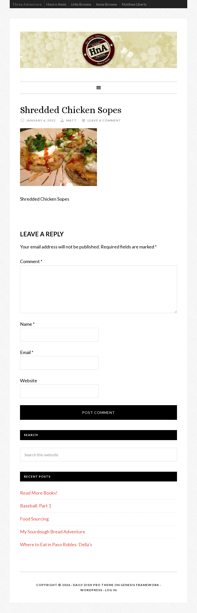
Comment (31, 261)
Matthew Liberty (134, 4)
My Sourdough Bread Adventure (52, 531)
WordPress (91, 590)
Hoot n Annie (56, 4)
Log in (111, 590)
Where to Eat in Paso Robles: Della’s (56, 544)
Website (28, 380)
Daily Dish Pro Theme (93, 585)
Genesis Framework (140, 585)
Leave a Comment (104, 120)
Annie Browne (106, 4)
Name (27, 324)
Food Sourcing (34, 519)
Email (26, 352)
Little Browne (81, 4)
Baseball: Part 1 (35, 505)
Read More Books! (38, 493)
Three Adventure (27, 4)
